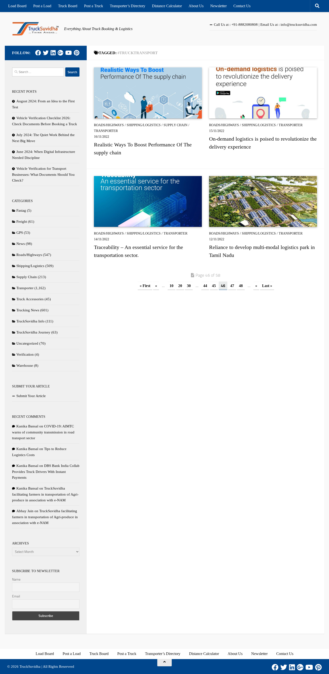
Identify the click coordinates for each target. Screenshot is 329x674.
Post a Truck (93, 6)
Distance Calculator (167, 6)
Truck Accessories (30, 299)
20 (180, 286)
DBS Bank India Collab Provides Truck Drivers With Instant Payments (45, 471)
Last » (267, 286)
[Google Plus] (60, 53)
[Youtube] (68, 53)
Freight (21, 221)
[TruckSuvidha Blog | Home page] (35, 29)
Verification (25, 354)
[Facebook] (38, 53)
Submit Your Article (31, 396)
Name (16, 579)
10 (171, 286)
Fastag (21, 210)
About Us (196, 6)
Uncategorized (27, 343)
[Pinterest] (76, 53)
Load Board (17, 6)
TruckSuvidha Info (30, 321)
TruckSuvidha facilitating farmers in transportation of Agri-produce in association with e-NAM (45, 494)
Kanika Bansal (27, 426)
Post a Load (42, 6)
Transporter (106, 131)
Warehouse (24, 365)
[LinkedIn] (53, 53)
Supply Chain (175, 125)
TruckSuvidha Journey (33, 332)
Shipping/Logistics (144, 125)
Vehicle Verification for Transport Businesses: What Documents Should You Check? (43, 174)
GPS (19, 233)
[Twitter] (46, 53)
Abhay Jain (24, 511)
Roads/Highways (109, 125)
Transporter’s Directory (127, 6)
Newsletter (218, 6)
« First (145, 286)
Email (16, 596)
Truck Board (67, 6)
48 (241, 286)
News (20, 244)
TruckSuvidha (30, 666)
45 (214, 286)
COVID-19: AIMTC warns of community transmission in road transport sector (43, 432)
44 (205, 286)
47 (232, 286)
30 (189, 286)
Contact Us (241, 6)
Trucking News (27, 310)
